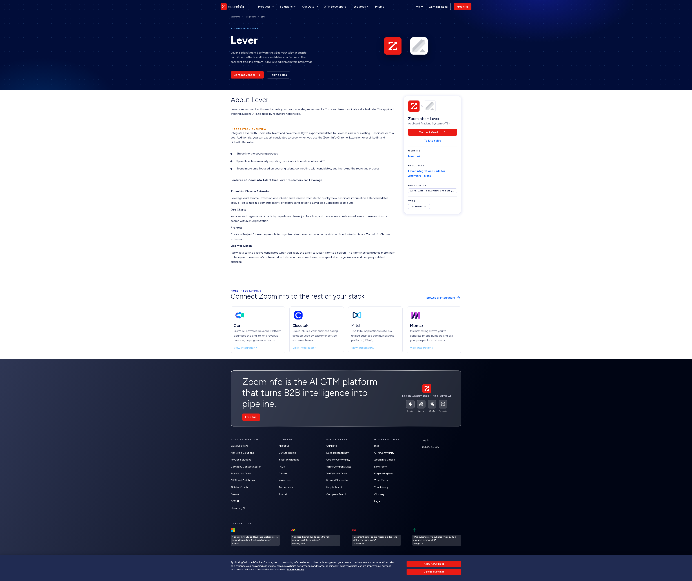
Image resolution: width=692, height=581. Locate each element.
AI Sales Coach (239, 487)
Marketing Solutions (242, 452)
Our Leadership (287, 452)
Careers (283, 473)
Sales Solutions (240, 445)
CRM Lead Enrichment (243, 480)
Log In (419, 6)
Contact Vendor (244, 75)
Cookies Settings (434, 571)
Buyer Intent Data (241, 473)
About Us (284, 445)
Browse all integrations (441, 297)
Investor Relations (289, 459)
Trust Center (381, 480)
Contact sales (438, 6)
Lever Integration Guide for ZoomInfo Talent (426, 173)
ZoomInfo (235, 16)
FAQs (282, 466)
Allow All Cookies (434, 563)
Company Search (336, 494)
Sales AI (235, 494)
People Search (334, 487)
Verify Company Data (338, 466)
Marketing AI (238, 508)
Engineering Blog (384, 473)
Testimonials (286, 487)
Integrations (250, 16)
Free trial (462, 6)
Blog (377, 445)
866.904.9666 (430, 446)
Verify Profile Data (336, 473)
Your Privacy (381, 487)
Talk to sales (278, 75)
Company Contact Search (246, 466)
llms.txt (283, 494)
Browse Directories (337, 480)
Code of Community (338, 459)
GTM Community (384, 452)
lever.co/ (414, 156)
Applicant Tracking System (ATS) (433, 190)
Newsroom (285, 480)
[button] (266, 6)
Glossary (379, 494)
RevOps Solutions (241, 459)
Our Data (331, 445)
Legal (377, 501)
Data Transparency (337, 452)
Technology (419, 206)
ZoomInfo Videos (384, 459)
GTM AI (235, 501)
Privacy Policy (295, 569)
